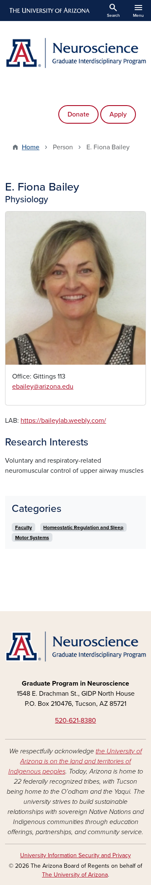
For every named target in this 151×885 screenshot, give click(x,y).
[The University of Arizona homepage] (49, 10)
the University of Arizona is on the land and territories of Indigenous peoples (75, 761)
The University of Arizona (75, 874)
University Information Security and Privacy (75, 855)
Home (30, 147)
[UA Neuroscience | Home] (75, 53)
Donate (78, 114)
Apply (118, 114)
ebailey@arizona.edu (42, 386)
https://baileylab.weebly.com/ (63, 420)
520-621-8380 (75, 720)
